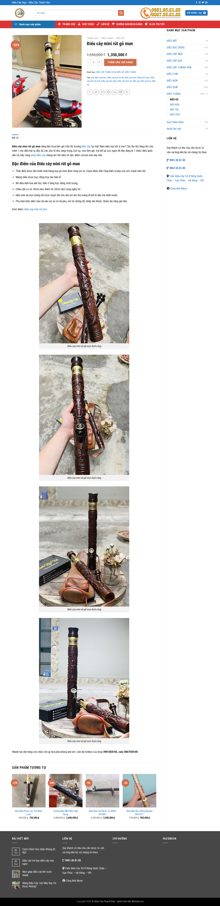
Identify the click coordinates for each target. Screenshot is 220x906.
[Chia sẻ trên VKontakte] (115, 92)
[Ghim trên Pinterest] (108, 92)
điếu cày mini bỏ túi (115, 77)
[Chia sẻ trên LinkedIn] (121, 92)
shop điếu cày (38, 155)
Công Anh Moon (178, 188)
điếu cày (86, 146)
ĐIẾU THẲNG (174, 93)
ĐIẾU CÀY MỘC (175, 54)
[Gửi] (121, 13)
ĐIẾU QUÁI (172, 87)
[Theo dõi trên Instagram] (200, 2)
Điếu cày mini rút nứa (35, 209)
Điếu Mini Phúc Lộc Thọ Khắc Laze (29, 813)
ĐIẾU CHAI (172, 74)
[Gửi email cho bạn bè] (102, 92)
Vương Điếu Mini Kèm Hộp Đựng (65, 813)
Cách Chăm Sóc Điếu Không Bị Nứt (38, 851)
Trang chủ (92, 38)
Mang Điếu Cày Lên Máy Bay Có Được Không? (39, 884)
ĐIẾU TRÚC (175, 114)
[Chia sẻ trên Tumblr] (127, 92)
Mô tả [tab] (15, 138)
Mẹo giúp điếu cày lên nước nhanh (37, 873)
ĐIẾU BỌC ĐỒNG (176, 47)
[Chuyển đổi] (206, 94)
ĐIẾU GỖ (174, 99)
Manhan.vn (138, 901)
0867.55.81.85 (177, 168)
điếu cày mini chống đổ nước (137, 77)
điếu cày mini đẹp (109, 81)
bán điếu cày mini (98, 77)
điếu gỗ (136, 81)
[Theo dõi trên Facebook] (196, 2)
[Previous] (12, 800)
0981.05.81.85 (177, 160)
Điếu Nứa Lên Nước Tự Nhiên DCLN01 (102, 813)
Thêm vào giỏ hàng (120, 62)
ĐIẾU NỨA (172, 80)
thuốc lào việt (174, 128)
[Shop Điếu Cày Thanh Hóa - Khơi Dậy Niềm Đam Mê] (21, 13)
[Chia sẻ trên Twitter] (96, 92)
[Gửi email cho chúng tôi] (206, 2)
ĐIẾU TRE (174, 109)
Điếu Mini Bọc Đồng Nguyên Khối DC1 (139, 813)
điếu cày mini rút (125, 81)
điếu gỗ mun (145, 81)
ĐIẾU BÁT (172, 40)
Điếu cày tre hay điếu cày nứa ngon (38, 862)
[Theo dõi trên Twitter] (203, 2)
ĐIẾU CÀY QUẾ (174, 60)
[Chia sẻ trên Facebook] (90, 92)
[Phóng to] (16, 123)
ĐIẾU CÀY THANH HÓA (179, 67)
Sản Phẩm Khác (175, 122)
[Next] (156, 800)
